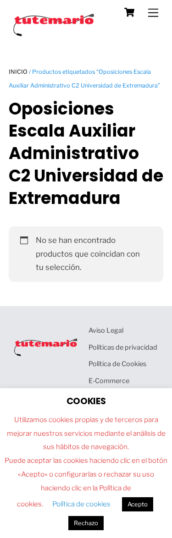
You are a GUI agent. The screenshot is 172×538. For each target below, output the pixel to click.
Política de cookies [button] (81, 504)
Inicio (18, 71)
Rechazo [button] (86, 523)
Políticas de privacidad (123, 347)
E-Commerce (109, 381)
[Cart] (129, 12)
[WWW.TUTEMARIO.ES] (54, 34)
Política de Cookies (117, 364)
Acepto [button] (138, 504)
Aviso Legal (106, 330)
